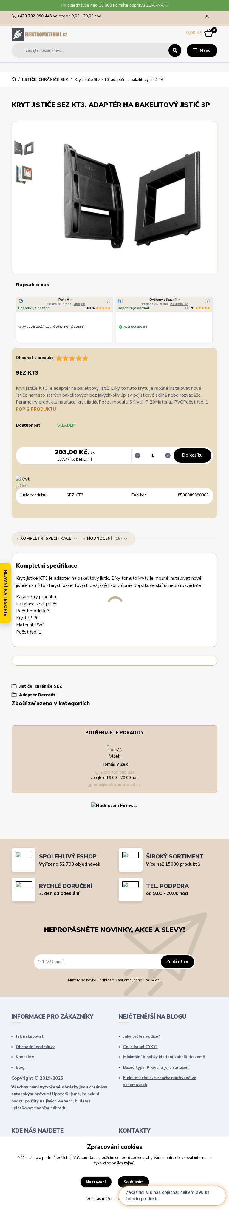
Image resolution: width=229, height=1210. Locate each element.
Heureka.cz (179, 304)
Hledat (174, 50)
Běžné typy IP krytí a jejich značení (156, 1067)
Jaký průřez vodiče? (141, 1036)
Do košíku (192, 455)
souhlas (88, 1157)
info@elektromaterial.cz (117, 784)
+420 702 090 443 (34, 16)
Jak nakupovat (30, 1036)
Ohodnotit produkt (34, 358)
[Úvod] (40, 34)
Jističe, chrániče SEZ (45, 79)
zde (137, 1198)
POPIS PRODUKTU (36, 409)
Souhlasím (133, 1182)
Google (79, 304)
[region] (114, 320)
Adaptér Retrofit (37, 695)
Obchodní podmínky (35, 1047)
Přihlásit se (177, 961)
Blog (20, 1067)
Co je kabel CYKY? (140, 1047)
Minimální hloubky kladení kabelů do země (164, 1057)
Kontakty (25, 1057)
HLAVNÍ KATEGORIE (5, 593)
